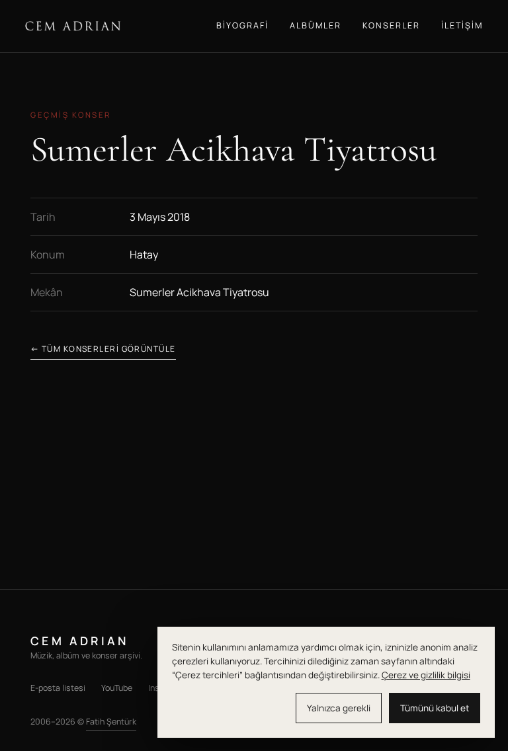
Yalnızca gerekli (338, 708)
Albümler (315, 25)
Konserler (391, 25)
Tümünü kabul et (434, 708)
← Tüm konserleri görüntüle (102, 348)
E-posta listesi (57, 688)
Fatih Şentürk (111, 721)
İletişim (462, 25)
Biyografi (242, 25)
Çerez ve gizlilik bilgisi (426, 675)
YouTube (116, 688)
